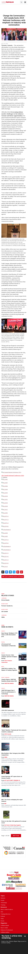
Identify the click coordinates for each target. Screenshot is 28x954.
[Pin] (17, 572)
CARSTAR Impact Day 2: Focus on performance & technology (8, 692)
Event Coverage (5, 677)
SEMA (3, 617)
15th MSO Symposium (7, 710)
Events (3, 631)
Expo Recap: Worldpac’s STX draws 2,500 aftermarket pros (9, 634)
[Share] (6, 572)
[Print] (2, 572)
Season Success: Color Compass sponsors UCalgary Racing (9, 656)
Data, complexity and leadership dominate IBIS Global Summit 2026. (13, 806)
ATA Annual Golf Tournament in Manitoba (8, 645)
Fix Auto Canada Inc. (7, 606)
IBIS (5, 803)
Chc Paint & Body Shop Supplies (12, 825)
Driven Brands (5, 600)
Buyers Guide (4, 603)
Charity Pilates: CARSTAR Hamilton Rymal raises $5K (9, 680)
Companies (4, 598)
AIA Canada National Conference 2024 (12, 475)
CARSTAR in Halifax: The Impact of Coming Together (9, 669)
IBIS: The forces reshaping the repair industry (12, 800)
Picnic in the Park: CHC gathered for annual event (13, 822)
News (2, 666)
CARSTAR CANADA (9, 683)
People (3, 642)
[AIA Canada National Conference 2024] (14, 472)
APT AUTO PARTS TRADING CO (12, 780)
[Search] (21, 2)
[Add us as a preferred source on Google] (21, 572)
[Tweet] (14, 572)
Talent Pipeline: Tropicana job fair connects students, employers (13, 731)
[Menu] (25, 2)
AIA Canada (4, 611)
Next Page (16, 835)
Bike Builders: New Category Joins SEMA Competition (12, 754)
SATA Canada (7, 734)
